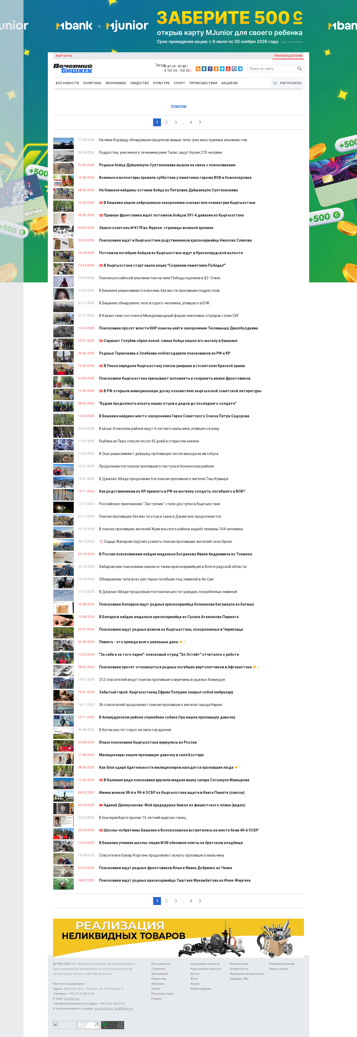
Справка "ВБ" (239, 979)
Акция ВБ (229, 83)
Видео (195, 983)
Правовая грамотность (247, 974)
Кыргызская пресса (206, 969)
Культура (161, 83)
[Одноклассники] (216, 68)
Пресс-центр (278, 969)
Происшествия (203, 83)
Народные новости (205, 964)
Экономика (115, 83)
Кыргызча (64, 56)
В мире (156, 998)
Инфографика (201, 988)
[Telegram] (240, 68)
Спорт (179, 83)
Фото (194, 979)
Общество (139, 83)
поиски (178, 107)
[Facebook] (210, 68)
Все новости (67, 83)
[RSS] (198, 68)
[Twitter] (222, 68)
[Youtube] (228, 68)
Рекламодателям (288, 56)
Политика (92, 83)
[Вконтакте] (204, 68)
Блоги (195, 974)
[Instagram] (234, 68)
